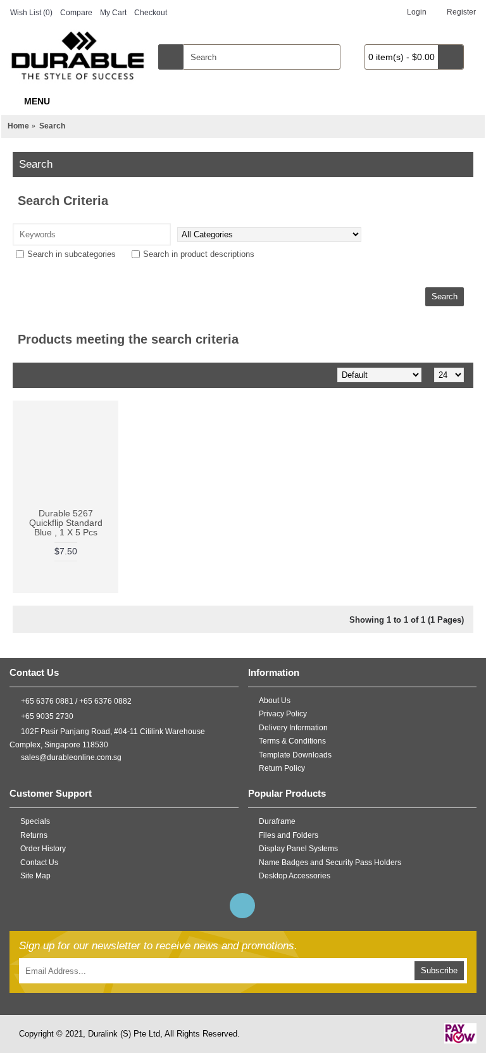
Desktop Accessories (294, 875)
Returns (33, 835)
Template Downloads (295, 755)
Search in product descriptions (198, 254)
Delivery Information (293, 727)
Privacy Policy (283, 713)
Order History (43, 848)
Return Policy (282, 768)
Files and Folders (288, 835)
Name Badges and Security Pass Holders (330, 862)
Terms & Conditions (292, 741)
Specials (35, 821)
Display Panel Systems (298, 848)
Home (18, 126)
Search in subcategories (71, 254)
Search (52, 126)
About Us (274, 699)
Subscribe (439, 970)
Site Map (35, 875)
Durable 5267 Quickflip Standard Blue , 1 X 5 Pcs (66, 523)
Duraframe (277, 821)
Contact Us (39, 862)
